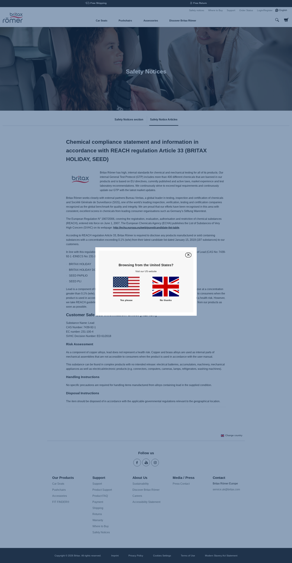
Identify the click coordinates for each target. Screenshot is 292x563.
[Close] (188, 255)
